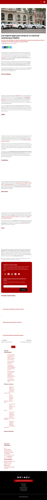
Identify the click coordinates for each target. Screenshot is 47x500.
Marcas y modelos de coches (9, 455)
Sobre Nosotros (23, 483)
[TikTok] (29, 477)
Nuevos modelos (8, 461)
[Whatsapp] (9, 47)
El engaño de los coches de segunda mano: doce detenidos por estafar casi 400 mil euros (11, 367)
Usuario (13, 467)
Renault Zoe (3, 99)
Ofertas (13, 461)
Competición (6, 452)
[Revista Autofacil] (9, 436)
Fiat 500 (17, 216)
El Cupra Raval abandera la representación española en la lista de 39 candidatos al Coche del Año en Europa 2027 (9, 416)
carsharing (3, 57)
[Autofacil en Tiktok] (12, 274)
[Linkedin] (7, 47)
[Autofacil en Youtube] (19, 274)
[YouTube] (24, 477)
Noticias (9, 457)
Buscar (13, 346)
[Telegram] (11, 47)
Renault (18, 95)
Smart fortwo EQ (7, 216)
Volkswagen (6, 468)
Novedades (8, 459)
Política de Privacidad (23, 487)
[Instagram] (18, 477)
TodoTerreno (7, 465)
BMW (13, 215)
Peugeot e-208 (18, 182)
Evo (4, 453)
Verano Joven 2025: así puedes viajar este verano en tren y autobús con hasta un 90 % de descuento (11, 357)
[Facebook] (3, 47)
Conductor (12, 452)
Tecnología (9, 464)
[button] (41, 2)
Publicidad (23, 485)
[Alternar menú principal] (44, 2)
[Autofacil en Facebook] (9, 274)
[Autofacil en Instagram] (15, 274)
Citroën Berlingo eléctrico (8, 184)
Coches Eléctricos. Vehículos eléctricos (8, 450)
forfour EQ (12, 216)
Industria (8, 453)
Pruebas (6, 462)
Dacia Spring (27, 96)
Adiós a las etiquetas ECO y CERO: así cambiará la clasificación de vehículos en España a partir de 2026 (11, 374)
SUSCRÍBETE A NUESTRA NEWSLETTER (23, 480)
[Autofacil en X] (5, 274)
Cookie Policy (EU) (23, 490)
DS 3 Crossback (25, 182)
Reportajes (10, 462)
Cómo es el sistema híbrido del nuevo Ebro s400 (10, 362)
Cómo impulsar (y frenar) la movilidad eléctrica (10, 380)
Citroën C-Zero (23, 184)
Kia (24, 135)
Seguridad (5, 464)
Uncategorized (7, 467)
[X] (5, 47)
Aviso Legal (24, 486)
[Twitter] (22, 477)
